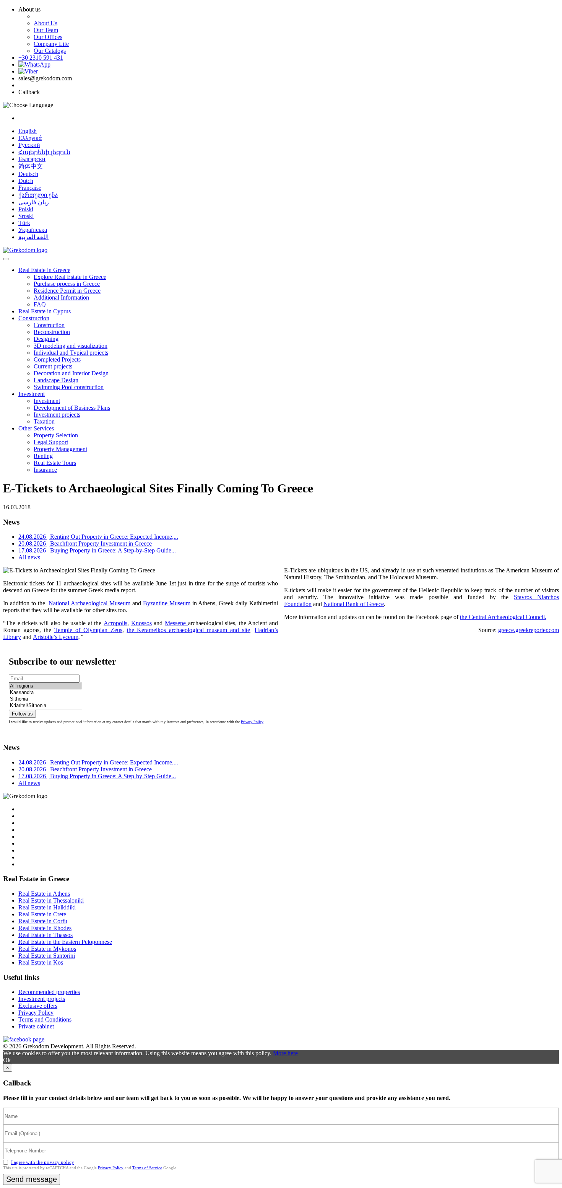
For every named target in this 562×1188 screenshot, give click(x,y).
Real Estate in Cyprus (44, 311)
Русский (29, 145)
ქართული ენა (38, 195)
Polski (25, 209)
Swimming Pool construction (69, 387)
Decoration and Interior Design (71, 373)
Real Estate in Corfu (42, 921)
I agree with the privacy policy (42, 1162)
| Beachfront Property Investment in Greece (85, 543)
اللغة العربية (33, 237)
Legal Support (51, 442)
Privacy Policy (252, 722)
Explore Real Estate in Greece (70, 277)
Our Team (46, 30)
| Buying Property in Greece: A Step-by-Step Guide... (97, 550)
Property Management (60, 449)
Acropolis (115, 623)
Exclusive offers (37, 1005)
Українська (32, 230)
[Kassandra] (45, 692)
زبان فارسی (33, 202)
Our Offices (48, 37)
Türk (24, 223)
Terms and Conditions (44, 1019)
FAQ (40, 304)
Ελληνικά (30, 138)
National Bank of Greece (353, 604)
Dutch (25, 181)
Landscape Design (56, 380)
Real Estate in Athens (44, 893)
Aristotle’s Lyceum (55, 637)
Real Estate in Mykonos (47, 948)
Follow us (22, 714)
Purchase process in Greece (67, 283)
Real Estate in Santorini (46, 955)
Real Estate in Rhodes (44, 928)
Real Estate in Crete (42, 914)
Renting (43, 456)
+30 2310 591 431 (40, 57)
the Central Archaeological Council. (503, 617)
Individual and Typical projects (71, 352)
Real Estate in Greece (44, 270)
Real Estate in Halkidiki (47, 907)
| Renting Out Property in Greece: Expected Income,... (98, 536)
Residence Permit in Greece (67, 290)
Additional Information (61, 297)
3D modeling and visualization (70, 345)
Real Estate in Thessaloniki (51, 900)
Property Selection (56, 435)
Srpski (26, 216)
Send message (31, 1179)
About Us (45, 23)
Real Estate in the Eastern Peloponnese (65, 942)
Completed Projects (57, 359)
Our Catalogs (50, 50)
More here (285, 1053)
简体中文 (30, 166)
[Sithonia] (45, 699)
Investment (31, 394)
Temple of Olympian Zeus (88, 630)
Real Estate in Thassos (45, 935)
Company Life (51, 44)
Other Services (36, 428)
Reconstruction (52, 332)
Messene (176, 623)
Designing (46, 339)
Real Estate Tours (55, 463)
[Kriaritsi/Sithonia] (45, 705)
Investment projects (57, 414)
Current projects (53, 366)
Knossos (141, 623)
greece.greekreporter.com (528, 630)
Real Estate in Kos (40, 962)
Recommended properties (49, 992)
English (27, 131)
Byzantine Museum (166, 603)
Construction (33, 318)
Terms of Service (147, 1167)
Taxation (44, 421)
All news (29, 557)
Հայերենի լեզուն (44, 152)
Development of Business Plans (72, 407)
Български (31, 159)
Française (29, 187)
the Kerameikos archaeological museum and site (188, 630)
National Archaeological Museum (89, 603)
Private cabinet (36, 1026)
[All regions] (45, 686)
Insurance (45, 469)
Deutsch (28, 174)
